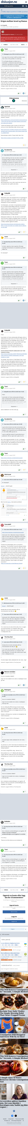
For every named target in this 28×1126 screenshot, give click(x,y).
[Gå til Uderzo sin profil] (3, 31)
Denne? (3, 486)
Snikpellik (4, 25)
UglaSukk (7, 106)
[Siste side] (26, 45)
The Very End (8, 637)
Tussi (6, 49)
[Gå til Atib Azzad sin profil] (2, 475)
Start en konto (14, 911)
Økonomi (3, 948)
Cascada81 (7, 524)
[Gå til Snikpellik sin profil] (2, 194)
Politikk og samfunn (13, 26)
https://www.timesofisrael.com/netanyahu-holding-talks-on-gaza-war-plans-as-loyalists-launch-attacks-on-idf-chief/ (13, 225)
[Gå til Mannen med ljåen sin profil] (2, 672)
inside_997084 (5, 956)
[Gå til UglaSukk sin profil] (2, 107)
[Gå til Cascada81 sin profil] (2, 525)
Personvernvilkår (19, 1119)
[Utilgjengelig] (14, 493)
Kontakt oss (7, 1120)
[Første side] (2, 45)
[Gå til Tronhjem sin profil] (25, 954)
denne (9, 502)
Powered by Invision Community (14, 1123)
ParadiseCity (8, 150)
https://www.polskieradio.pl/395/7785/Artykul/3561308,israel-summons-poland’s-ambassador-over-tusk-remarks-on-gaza (14, 355)
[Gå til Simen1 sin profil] (25, 944)
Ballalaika (7, 821)
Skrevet (9, 50)
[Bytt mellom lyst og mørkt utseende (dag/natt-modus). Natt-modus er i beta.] (23, 1120)
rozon (6, 236)
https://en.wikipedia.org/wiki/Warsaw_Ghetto (11, 563)
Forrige (6, 44)
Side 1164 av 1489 (14, 44)
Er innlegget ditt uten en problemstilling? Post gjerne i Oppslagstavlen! (14, 16)
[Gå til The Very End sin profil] (2, 637)
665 (16, 955)
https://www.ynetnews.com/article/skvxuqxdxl (11, 457)
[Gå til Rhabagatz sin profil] (2, 690)
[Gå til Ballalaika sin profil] (2, 822)
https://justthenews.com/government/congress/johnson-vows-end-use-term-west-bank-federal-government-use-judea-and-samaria (14, 121)
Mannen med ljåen (9, 672)
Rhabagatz (6, 54)
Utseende (10, 1119)
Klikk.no (19, 1122)
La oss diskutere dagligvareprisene (10, 943)
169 (16, 945)
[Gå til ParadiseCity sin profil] (2, 150)
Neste (22, 44)
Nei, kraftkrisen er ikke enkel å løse (10, 953)
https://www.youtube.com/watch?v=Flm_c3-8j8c (12, 137)
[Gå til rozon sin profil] (2, 237)
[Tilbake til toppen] (14, 1111)
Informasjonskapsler (16, 1120)
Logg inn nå (14, 921)
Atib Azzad (7, 474)
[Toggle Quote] (3, 54)
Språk (4, 1119)
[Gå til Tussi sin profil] (2, 50)
